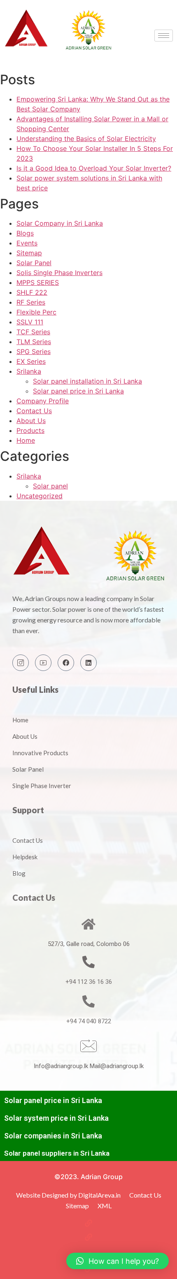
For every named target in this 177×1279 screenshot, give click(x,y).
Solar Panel (33, 263)
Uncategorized (39, 496)
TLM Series (33, 342)
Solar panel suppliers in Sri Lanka (56, 1153)
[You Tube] (43, 663)
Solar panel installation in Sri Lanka (87, 381)
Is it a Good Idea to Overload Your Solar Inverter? (93, 168)
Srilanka (28, 371)
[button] (117, 1261)
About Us (31, 420)
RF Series (30, 302)
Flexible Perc (36, 312)
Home (25, 440)
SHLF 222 (31, 292)
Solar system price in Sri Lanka (56, 1118)
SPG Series (33, 351)
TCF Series (33, 332)
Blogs (25, 233)
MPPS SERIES (37, 282)
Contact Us (34, 411)
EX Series (31, 361)
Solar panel (50, 486)
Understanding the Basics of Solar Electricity (86, 138)
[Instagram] (20, 663)
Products (30, 430)
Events (26, 243)
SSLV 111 (29, 322)
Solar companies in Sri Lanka (53, 1135)
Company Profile (42, 401)
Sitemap (29, 253)
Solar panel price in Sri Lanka (78, 391)
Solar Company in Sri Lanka (59, 223)
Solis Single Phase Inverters (59, 272)
